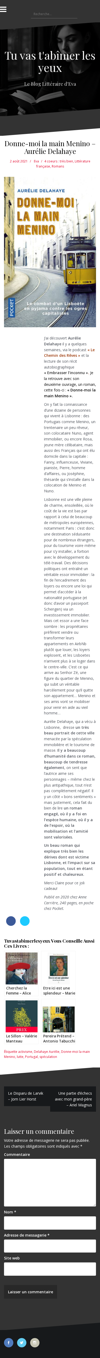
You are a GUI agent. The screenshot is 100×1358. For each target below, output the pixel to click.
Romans (58, 166)
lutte (20, 1056)
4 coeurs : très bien (58, 161)
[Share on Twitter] (25, 924)
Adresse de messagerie (27, 1235)
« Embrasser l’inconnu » (66, 372)
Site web (12, 1258)
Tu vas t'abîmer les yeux (50, 61)
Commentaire (17, 1154)
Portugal (31, 1056)
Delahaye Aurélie (46, 1051)
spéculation (48, 1056)
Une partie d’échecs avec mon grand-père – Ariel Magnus (73, 1099)
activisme (25, 1051)
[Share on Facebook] (11, 924)
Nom (10, 1211)
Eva (36, 161)
